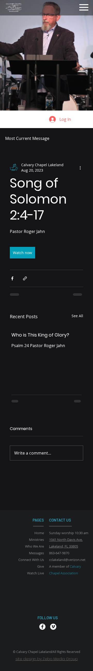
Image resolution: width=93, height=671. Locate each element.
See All (77, 315)
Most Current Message (27, 138)
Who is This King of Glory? (40, 335)
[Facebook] (42, 627)
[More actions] (80, 167)
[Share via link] (24, 278)
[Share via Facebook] (12, 278)
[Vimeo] (53, 627)
